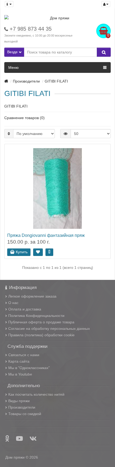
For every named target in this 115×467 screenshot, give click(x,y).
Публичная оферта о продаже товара (41, 322)
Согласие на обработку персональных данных (49, 328)
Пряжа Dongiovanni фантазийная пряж (46, 235)
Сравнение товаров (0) (24, 118)
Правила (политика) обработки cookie (41, 335)
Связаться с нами (23, 355)
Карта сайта (18, 361)
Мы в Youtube (20, 374)
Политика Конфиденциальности (36, 315)
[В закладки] (38, 252)
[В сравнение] (49, 252)
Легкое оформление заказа (32, 296)
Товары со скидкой (24, 414)
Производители (26, 81)
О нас (13, 303)
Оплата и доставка (24, 309)
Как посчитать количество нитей (36, 394)
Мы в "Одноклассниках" (29, 368)
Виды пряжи (19, 401)
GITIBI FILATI (56, 81)
